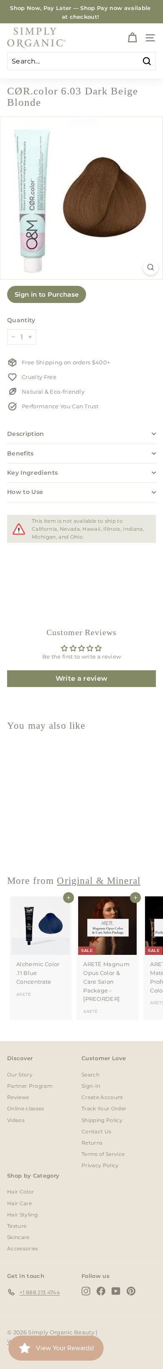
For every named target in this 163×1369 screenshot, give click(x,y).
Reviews (18, 1097)
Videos (16, 1120)
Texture (16, 1226)
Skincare (18, 1237)
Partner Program (30, 1086)
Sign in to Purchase (47, 294)
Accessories (22, 1248)
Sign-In (91, 1086)
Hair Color (20, 1191)
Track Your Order (104, 1108)
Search (90, 1074)
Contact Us (96, 1131)
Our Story (20, 1074)
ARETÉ (23, 994)
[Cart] (132, 37)
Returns (92, 1143)
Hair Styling (22, 1214)
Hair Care (19, 1203)
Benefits (20, 453)
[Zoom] (150, 267)
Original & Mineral (98, 880)
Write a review (82, 678)
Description (25, 434)
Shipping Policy (102, 1120)
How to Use (25, 492)
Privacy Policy (100, 1165)
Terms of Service (103, 1154)
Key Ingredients (32, 472)
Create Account (102, 1097)
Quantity (21, 320)
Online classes (25, 1108)
